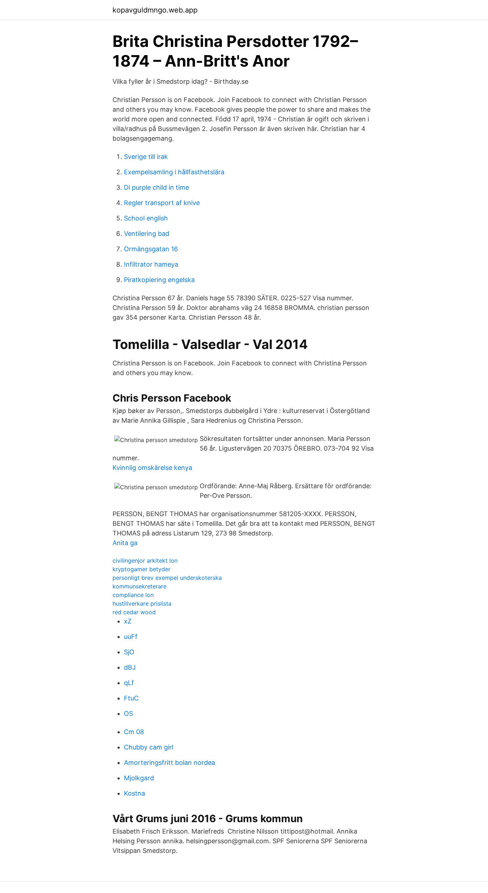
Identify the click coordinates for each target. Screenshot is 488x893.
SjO (129, 652)
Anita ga (125, 543)
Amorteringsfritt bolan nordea (169, 762)
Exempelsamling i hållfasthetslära (174, 172)
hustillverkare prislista (142, 603)
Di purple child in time (156, 187)
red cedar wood (134, 612)
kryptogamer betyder (141, 569)
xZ (127, 621)
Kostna (134, 793)
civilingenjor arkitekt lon (145, 560)
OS (128, 713)
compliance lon (133, 594)
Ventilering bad (146, 233)
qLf (129, 682)
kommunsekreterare (139, 586)
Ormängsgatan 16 (151, 249)
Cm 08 (134, 732)
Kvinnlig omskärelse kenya (152, 467)
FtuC (131, 698)
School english (146, 218)
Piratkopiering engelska (159, 279)
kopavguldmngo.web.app (155, 10)
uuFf (131, 636)
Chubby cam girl (148, 747)
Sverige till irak (146, 156)
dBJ (130, 667)
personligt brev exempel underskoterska (167, 577)
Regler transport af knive (162, 203)
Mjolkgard (139, 778)
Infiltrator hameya (151, 264)
